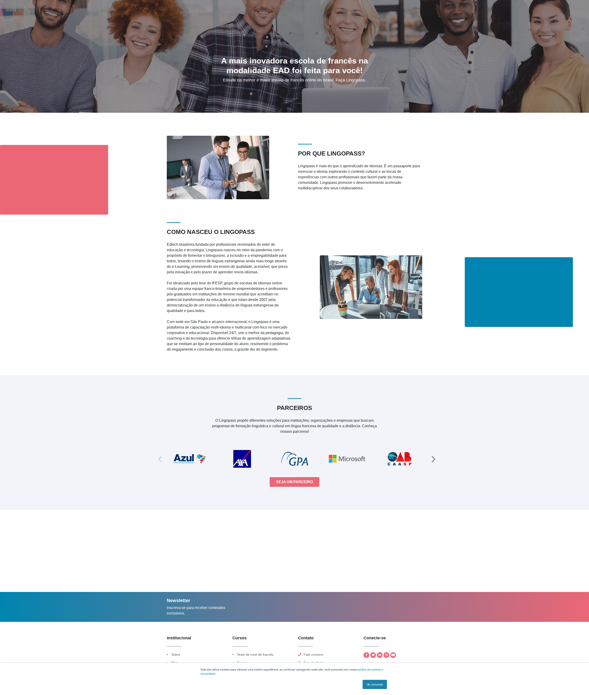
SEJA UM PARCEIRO (294, 482)
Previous (160, 458)
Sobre (175, 654)
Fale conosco (313, 654)
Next (433, 458)
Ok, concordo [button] (375, 684)
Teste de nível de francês (255, 654)
